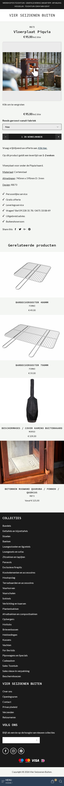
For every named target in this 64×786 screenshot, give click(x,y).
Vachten (6, 645)
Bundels (6, 525)
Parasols (7, 562)
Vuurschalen (8, 593)
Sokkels (6, 598)
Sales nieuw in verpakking (16, 670)
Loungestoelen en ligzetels (16, 546)
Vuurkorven (8, 588)
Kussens (6, 639)
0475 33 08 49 (42, 210)
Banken (6, 541)
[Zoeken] (60, 781)
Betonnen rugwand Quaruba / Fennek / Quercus (32, 492)
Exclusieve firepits (12, 567)
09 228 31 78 (26, 210)
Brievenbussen (10, 629)
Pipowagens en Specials (15, 655)
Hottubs (7, 624)
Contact (6, 701)
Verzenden (8, 712)
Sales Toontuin (10, 665)
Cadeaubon (8, 660)
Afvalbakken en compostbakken (19, 613)
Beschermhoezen (11, 676)
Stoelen (6, 536)
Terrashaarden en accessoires (18, 582)
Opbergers (8, 619)
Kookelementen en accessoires (18, 572)
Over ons (7, 691)
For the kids (8, 650)
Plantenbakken (10, 608)
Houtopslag (8, 577)
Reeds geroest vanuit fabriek (19, 120)
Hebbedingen (9, 634)
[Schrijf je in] (37, 740)
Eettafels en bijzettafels (15, 530)
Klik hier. (42, 147)
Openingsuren (9, 696)
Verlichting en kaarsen (14, 603)
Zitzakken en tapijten (13, 556)
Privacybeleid (9, 706)
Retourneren (9, 717)
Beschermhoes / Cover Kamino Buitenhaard (32, 429)
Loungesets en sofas (13, 551)
